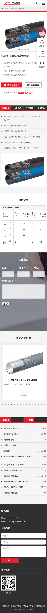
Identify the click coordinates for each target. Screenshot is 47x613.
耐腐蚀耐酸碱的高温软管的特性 (16, 482)
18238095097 (25, 92)
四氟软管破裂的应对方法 (13, 470)
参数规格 (17, 108)
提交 (10, 560)
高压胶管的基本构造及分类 (14, 465)
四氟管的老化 (9, 440)
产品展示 (14, 9)
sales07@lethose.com (16, 522)
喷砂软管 (7, 451)
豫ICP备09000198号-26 (23, 609)
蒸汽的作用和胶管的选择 (13, 487)
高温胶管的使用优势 (11, 445)
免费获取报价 (13, 85)
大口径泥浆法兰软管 (11, 428)
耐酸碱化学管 (27, 606)
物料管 (21, 9)
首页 (6, 9)
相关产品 (41, 108)
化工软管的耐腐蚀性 (11, 434)
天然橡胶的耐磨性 (11, 493)
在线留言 (35, 85)
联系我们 (5, 511)
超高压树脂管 (16, 606)
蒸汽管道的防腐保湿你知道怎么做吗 (18, 457)
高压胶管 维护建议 (11, 476)
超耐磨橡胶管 (39, 606)
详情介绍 (5, 108)
